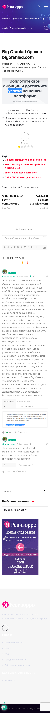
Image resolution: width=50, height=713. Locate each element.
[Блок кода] (28, 247)
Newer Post (39, 201)
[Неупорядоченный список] (21, 247)
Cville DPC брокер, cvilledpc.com (24, 177)
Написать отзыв (14, 642)
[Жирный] (4, 247)
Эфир (8, 648)
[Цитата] (24, 247)
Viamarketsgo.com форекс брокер (25, 159)
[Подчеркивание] (11, 247)
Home (5, 18)
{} (35, 247)
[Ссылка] (31, 247)
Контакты (10, 680)
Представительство (16, 659)
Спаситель (24, 64)
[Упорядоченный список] (18, 247)
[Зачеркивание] (14, 247)
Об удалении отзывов (17, 665)
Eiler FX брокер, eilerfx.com (21, 172)
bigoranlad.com (30, 187)
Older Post (12, 201)
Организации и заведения (24, 18)
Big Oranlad (14, 187)
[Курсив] (8, 247)
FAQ (7, 654)
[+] (38, 247)
